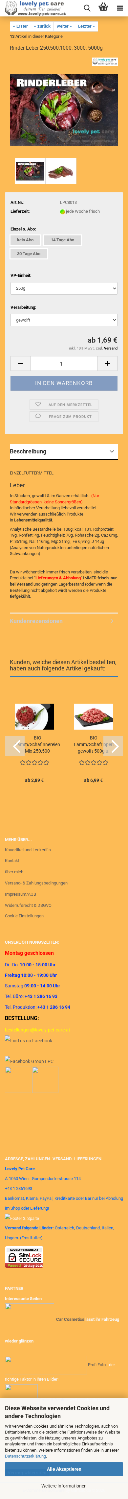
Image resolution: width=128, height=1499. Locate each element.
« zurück (42, 26)
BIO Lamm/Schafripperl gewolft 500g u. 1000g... (94, 744)
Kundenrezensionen (36, 620)
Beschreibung (28, 451)
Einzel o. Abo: (23, 229)
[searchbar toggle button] (87, 8)
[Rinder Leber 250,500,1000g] (64, 106)
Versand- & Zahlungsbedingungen (36, 883)
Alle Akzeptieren (64, 1469)
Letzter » (86, 26)
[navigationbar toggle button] (120, 8)
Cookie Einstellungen (24, 915)
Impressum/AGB (20, 894)
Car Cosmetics (70, 1319)
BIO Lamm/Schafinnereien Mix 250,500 (37, 744)
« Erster (20, 26)
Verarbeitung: (23, 307)
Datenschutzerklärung (25, 1456)
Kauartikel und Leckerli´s (28, 849)
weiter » (64, 26)
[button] (20, 363)
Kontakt (12, 860)
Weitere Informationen (64, 1485)
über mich (14, 871)
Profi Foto (97, 1365)
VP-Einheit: (21, 275)
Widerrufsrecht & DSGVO (28, 905)
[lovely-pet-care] (33, 8)
